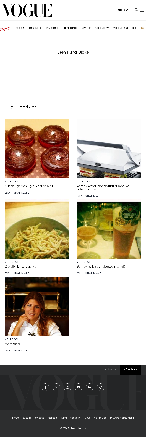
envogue (39, 418)
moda (15, 418)
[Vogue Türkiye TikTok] (100, 387)
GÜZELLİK (35, 28)
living (64, 418)
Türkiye (129, 370)
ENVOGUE (52, 28)
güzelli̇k (26, 418)
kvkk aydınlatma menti (122, 418)
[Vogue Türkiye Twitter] (56, 387)
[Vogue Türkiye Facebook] (45, 387)
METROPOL (70, 28)
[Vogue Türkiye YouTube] (78, 387)
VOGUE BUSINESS (124, 28)
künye (87, 418)
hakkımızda (100, 418)
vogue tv (75, 418)
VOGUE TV (102, 28)
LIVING (86, 28)
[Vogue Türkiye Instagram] (67, 387)
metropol (52, 418)
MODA (20, 28)
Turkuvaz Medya (77, 428)
